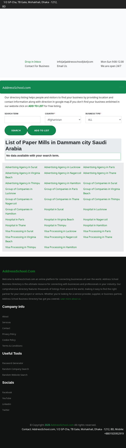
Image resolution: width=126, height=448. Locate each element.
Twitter (6, 409)
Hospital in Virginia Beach (59, 219)
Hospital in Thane (15, 225)
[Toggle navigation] (122, 87)
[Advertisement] (63, 36)
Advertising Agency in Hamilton (62, 183)
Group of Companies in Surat (100, 183)
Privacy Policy (9, 334)
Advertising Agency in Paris (99, 167)
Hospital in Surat (54, 209)
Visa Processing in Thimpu (20, 247)
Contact (6, 328)
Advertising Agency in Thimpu (22, 183)
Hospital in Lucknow (95, 209)
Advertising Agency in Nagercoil (62, 173)
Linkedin (6, 404)
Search (16, 130)
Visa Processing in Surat (19, 231)
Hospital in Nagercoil (95, 219)
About (5, 316)
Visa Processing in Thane (97, 237)
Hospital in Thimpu (55, 225)
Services (6, 322)
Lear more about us (70, 298)
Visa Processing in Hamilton (60, 247)
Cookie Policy (9, 339)
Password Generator (12, 363)
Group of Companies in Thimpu (101, 199)
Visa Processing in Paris (97, 231)
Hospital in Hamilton (95, 225)
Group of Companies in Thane (61, 199)
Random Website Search (15, 374)
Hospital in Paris (14, 219)
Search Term (11, 114)
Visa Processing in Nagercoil (60, 237)
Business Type (93, 114)
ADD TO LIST (36, 106)
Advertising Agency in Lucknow (62, 167)
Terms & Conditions (12, 345)
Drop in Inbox (33, 61)
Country (50, 114)
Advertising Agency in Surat (21, 167)
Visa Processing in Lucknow (60, 231)
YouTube (6, 398)
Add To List (41, 130)
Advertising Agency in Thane (99, 173)
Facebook (7, 392)
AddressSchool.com (16, 88)
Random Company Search (15, 369)
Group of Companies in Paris (61, 189)
